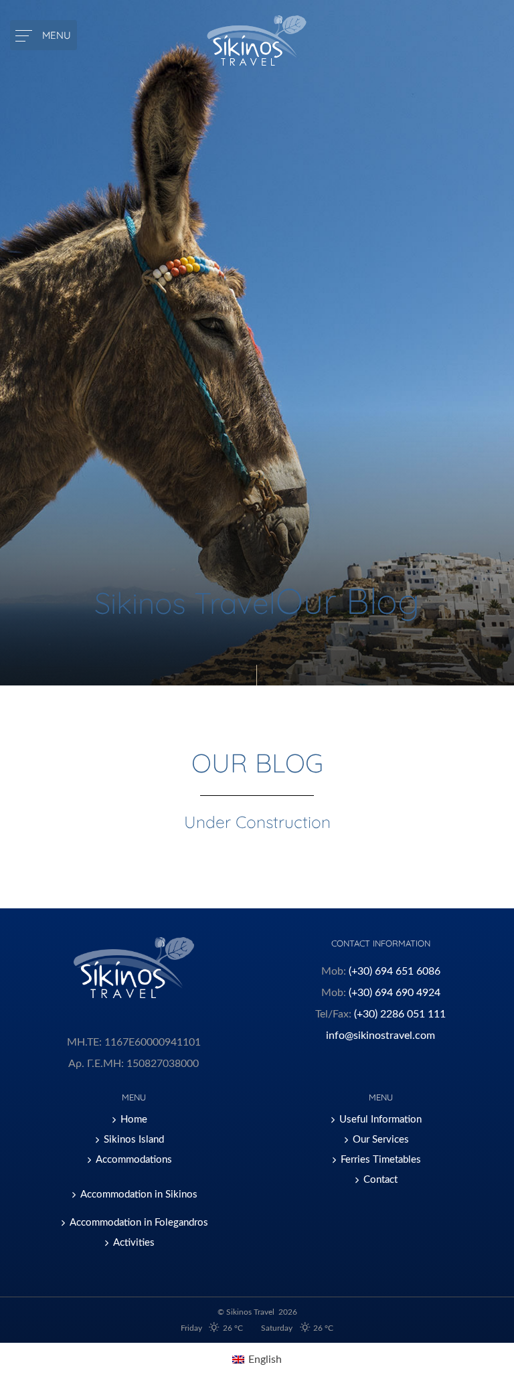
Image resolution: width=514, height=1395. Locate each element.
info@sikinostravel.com (380, 1035)
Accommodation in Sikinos (138, 1194)
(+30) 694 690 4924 (394, 992)
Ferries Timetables (381, 1160)
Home (133, 1120)
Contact (380, 1180)
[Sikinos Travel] (257, 40)
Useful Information (380, 1120)
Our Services (381, 1140)
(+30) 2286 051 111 (400, 1014)
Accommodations (134, 1160)
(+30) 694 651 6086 (394, 971)
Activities (134, 1243)
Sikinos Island (134, 1140)
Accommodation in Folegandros (139, 1223)
